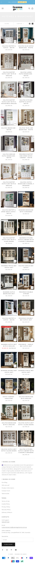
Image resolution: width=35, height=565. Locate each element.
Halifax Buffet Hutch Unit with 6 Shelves (9, 183)
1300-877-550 (22, 2)
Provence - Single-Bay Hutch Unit (26, 345)
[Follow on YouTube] (16, 550)
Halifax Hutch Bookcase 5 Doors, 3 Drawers (26, 183)
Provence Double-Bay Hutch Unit (26, 319)
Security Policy (6, 509)
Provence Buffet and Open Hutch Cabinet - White (26, 156)
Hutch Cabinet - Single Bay (9, 397)
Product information (8, 488)
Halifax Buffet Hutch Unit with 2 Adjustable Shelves (9, 101)
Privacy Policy (6, 507)
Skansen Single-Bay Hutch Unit (26, 371)
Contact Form (6, 491)
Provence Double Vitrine (26, 292)
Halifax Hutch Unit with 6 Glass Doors (9, 450)
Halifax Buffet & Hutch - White (9, 46)
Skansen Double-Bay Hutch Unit (9, 371)
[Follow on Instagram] (7, 550)
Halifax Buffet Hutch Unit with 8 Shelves (9, 74)
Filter (7, 23)
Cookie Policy (6, 504)
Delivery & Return (7, 512)
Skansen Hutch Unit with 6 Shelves (9, 345)
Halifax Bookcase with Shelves (26, 397)
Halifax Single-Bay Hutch (26, 266)
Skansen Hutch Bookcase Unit (9, 292)
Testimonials (5, 493)
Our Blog (4, 482)
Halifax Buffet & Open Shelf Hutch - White (9, 211)
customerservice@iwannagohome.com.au (14, 527)
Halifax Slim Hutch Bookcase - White (26, 46)
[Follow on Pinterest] (11, 550)
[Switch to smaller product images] (32, 23)
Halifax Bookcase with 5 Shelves (9, 423)
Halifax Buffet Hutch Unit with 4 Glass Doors (9, 239)
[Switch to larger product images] (29, 23)
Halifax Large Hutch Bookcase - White (26, 74)
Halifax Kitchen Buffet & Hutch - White (26, 101)
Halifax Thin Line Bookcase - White (26, 128)
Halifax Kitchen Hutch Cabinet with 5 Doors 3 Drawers (26, 451)
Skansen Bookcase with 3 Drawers (26, 210)
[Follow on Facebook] (2, 550)
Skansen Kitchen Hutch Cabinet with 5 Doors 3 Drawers (26, 239)
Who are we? (5, 485)
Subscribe (8, 544)
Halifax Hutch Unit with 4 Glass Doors (26, 423)
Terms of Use (5, 501)
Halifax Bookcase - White (9, 128)
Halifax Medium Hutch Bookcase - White (9, 156)
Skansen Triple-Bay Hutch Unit (9, 266)
